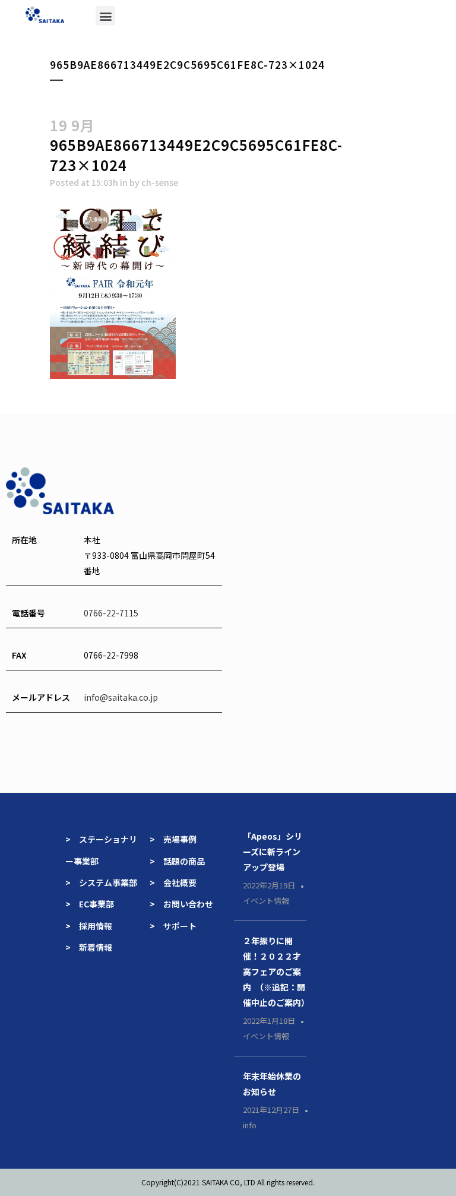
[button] (105, 16)
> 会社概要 (173, 882)
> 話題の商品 (177, 861)
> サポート (173, 926)
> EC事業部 (89, 904)
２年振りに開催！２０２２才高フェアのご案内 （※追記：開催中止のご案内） (276, 971)
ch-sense (159, 182)
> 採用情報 (88, 926)
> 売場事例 (177, 839)
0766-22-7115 (111, 613)
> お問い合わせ (181, 904)
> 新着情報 (88, 947)
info (249, 1125)
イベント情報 (266, 900)
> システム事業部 (101, 882)
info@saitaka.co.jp (121, 697)
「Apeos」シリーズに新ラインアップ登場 (272, 851)
